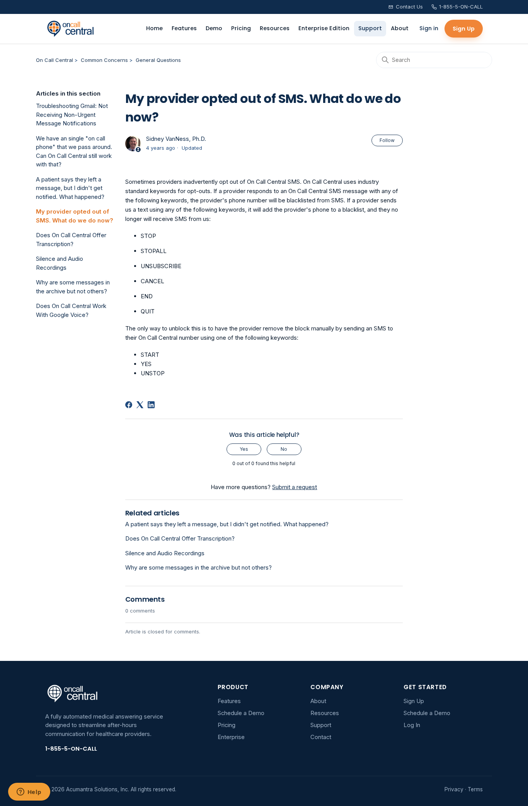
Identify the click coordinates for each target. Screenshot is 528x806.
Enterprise (231, 737)
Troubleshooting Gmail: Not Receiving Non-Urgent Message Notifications (72, 114)
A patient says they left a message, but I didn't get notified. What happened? (70, 188)
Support (370, 28)
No (284, 449)
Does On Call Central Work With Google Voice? (71, 310)
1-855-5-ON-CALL (461, 6)
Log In (412, 725)
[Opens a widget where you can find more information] (29, 792)
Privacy (454, 789)
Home (154, 28)
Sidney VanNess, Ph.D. (176, 138)
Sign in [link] (428, 28)
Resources (275, 28)
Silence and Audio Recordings (59, 263)
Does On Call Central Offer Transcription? (71, 239)
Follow (387, 140)
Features (184, 28)
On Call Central (54, 60)
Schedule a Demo (241, 713)
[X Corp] (139, 404)
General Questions (158, 60)
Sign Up (464, 29)
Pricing (241, 28)
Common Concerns (104, 60)
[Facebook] (128, 404)
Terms (475, 789)
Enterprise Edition (323, 28)
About (400, 28)
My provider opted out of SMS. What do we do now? (74, 216)
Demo (214, 28)
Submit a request (294, 487)
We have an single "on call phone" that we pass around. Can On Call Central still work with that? (74, 151)
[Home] (70, 29)
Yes (244, 449)
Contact (320, 737)
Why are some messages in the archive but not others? (73, 287)
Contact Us (409, 6)
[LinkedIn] (151, 404)
